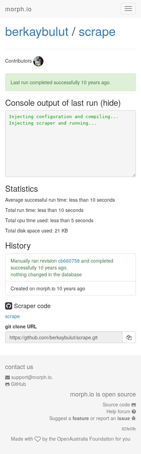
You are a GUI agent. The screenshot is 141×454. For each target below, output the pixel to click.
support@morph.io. (32, 377)
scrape (97, 30)
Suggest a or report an (89, 418)
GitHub (18, 383)
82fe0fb (129, 428)
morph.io (18, 8)
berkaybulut (36, 30)
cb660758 (69, 260)
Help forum (118, 411)
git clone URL (21, 326)
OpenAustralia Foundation (85, 438)
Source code (116, 404)
